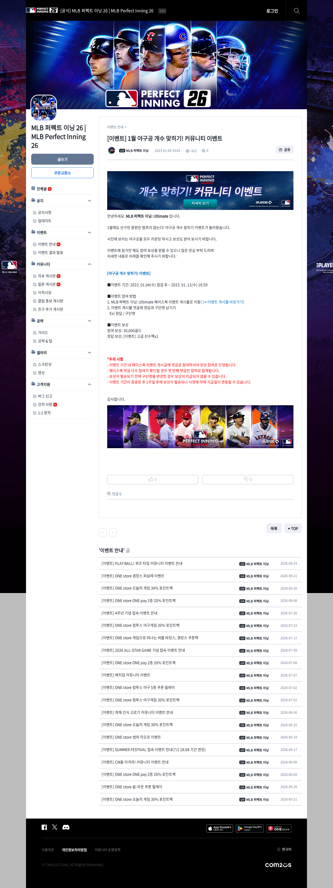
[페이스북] (44, 827)
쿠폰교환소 (62, 172)
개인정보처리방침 (74, 849)
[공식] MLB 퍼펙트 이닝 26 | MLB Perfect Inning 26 (106, 10)
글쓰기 (62, 159)
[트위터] (54, 827)
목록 (274, 528)
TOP (294, 528)
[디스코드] (65, 827)
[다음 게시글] (113, 532)
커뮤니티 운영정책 (107, 849)
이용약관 (48, 849)
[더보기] (162, 10)
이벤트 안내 (115, 126)
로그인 (272, 11)
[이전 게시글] (103, 532)
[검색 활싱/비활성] (299, 10)
